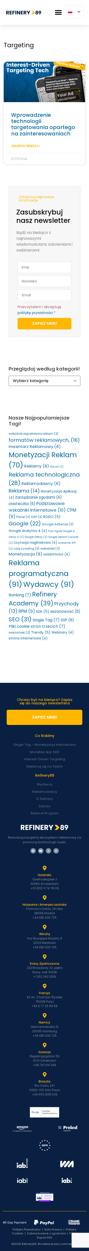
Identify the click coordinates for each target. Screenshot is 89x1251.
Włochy (44, 934)
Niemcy (44, 1022)
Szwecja (44, 1052)
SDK (42, 611)
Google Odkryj (36, 537)
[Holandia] (44, 868)
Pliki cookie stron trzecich (37, 626)
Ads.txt (57, 467)
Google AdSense (57, 524)
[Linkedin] (33, 851)
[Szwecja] (44, 1045)
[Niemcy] (44, 1015)
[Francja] (44, 986)
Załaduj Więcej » (25, 146)
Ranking (20, 595)
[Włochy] (44, 927)
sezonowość (65, 611)
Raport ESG (44, 1237)
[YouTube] (41, 851)
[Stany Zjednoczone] (44, 956)
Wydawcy (48, 584)
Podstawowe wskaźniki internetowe (37, 506)
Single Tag (46, 620)
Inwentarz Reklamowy (35, 446)
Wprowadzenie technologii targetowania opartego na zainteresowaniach (43, 124)
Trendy (40, 632)
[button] (58, 12)
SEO (20, 619)
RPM (27, 611)
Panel (23, 517)
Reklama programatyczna (38, 573)
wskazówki (19, 632)
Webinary (62, 632)
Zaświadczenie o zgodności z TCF (50, 1233)
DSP (36, 517)
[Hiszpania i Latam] (44, 897)
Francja (44, 993)
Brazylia (44, 1081)
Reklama (24, 491)
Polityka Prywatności (27, 1229)
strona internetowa (28, 638)
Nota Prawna (53, 1229)
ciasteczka (22, 503)
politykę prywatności (35, 312)
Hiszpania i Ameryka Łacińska (44, 904)
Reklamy (36, 466)
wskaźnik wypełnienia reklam (33, 434)
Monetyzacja (25, 554)
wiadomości (56, 554)
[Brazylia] (44, 1074)
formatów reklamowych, (44, 440)
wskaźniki (50, 548)
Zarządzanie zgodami (38, 497)
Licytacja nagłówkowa (35, 542)
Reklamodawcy (41, 483)
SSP (67, 620)
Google (25, 523)
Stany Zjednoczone (44, 964)
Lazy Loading (26, 548)
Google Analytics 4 (28, 531)
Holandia (44, 875)
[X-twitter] (48, 851)
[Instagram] (56, 851)
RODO (52, 516)
